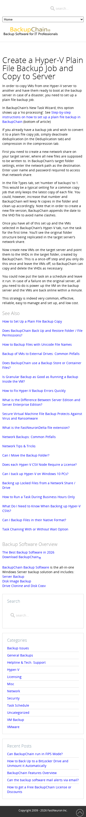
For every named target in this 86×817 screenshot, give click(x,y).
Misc (10, 684)
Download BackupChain (21, 557)
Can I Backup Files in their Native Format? (34, 520)
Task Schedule (18, 705)
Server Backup (13, 576)
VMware (13, 727)
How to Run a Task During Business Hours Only (38, 497)
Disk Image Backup (16, 581)
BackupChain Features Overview (32, 773)
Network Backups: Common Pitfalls (29, 437)
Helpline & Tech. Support (26, 662)
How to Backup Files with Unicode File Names (37, 344)
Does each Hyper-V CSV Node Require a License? (39, 464)
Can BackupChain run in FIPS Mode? (35, 754)
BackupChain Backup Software (25, 567)
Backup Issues (18, 648)
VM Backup (15, 719)
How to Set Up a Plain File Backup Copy (32, 321)
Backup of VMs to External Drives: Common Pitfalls (41, 353)
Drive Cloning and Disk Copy (24, 586)
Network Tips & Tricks (19, 446)
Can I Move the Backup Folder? (25, 455)
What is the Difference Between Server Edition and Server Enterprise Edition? (41, 402)
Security (13, 698)
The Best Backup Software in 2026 (28, 552)
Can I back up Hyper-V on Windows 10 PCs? (35, 474)
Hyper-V (13, 669)
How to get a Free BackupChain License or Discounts (39, 789)
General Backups (20, 655)
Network (13, 691)
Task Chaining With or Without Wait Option (35, 529)
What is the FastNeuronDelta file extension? (35, 427)
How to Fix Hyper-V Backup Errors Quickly (34, 390)
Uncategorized (18, 712)
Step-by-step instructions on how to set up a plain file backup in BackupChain (41, 117)
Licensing (14, 677)
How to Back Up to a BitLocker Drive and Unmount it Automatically (37, 763)
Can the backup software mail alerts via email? (43, 780)
